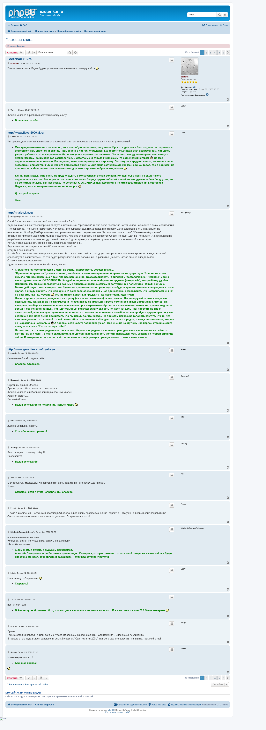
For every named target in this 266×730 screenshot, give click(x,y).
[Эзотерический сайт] (23, 12)
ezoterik (184, 77)
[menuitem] (23, 25)
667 (194, 87)
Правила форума (16, 46)
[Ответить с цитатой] (171, 60)
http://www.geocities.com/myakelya (31, 349)
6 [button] (223, 52)
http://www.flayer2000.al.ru (25, 132)
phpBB (111, 710)
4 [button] (215, 52)
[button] (228, 52)
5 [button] (219, 52)
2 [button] (206, 52)
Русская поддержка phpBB (117, 712)
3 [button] (210, 52)
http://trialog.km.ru (20, 212)
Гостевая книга (19, 39)
